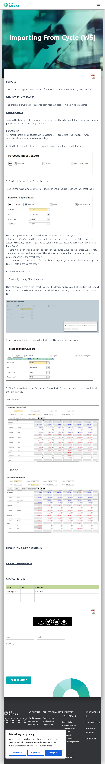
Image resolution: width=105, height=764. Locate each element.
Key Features (48, 718)
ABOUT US (34, 712)
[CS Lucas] (12, 4)
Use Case (90, 738)
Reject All (35, 753)
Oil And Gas (67, 732)
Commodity (67, 735)
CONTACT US (92, 722)
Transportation (68, 728)
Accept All (53, 753)
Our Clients (33, 724)
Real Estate (67, 722)
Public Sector (68, 738)
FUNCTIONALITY (52, 712)
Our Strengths (34, 718)
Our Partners (33, 721)
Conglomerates (69, 725)
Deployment (48, 724)
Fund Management (70, 742)
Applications (48, 721)
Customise (17, 753)
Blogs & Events (90, 730)
